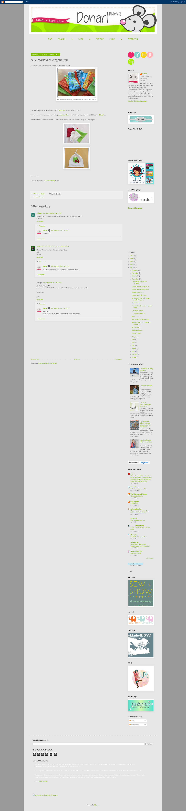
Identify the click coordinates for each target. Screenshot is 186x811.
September (135, 279)
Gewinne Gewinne (137, 311)
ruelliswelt (133, 518)
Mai (133, 346)
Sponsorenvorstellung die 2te (140, 289)
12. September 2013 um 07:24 (60, 247)
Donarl (45, 230)
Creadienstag (50, 180)
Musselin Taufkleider (136, 496)
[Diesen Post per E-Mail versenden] (50, 194)
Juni (133, 343)
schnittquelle (134, 501)
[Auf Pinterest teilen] (59, 194)
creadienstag (39, 197)
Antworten (40, 221)
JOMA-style (134, 542)
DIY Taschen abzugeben (137, 520)
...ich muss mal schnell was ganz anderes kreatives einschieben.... (145, 424)
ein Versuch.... (136, 327)
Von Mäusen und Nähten (138, 494)
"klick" (101, 115)
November (135, 273)
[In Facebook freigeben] (57, 194)
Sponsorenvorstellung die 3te (140, 286)
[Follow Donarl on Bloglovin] (139, 464)
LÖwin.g (39, 213)
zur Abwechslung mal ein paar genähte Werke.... (141, 299)
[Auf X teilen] (55, 194)
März (133, 351)
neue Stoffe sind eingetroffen (140, 319)
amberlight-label (135, 509)
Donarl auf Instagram (135, 208)
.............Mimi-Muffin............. (139, 526)
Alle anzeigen (149, 558)
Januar (134, 357)
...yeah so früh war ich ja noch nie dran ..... (146, 442)
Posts (132, 721)
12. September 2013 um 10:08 (52, 283)
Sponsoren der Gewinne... (139, 295)
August (134, 337)
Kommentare (135, 725)
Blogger (96, 805)
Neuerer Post (35, 360)
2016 (131, 259)
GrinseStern (134, 487)
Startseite (77, 360)
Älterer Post (118, 360)
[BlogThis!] (52, 194)
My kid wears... (136, 333)
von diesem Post (64, 115)
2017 (131, 256)
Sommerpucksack (135, 553)
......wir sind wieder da (138, 313)
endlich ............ (136, 316)
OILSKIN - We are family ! (138, 537)
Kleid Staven (134, 503)
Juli (133, 340)
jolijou (132, 474)
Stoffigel (62, 110)
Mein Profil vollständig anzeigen (137, 101)
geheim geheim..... (137, 330)
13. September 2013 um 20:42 (60, 308)
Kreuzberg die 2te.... (138, 292)
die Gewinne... (136, 303)
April (133, 349)
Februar (134, 354)
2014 (131, 264)
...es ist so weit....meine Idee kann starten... (145, 404)
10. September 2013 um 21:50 (52, 213)
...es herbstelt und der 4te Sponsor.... (139, 282)
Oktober (134, 276)
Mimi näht (133, 535)
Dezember (135, 270)
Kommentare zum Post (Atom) (47, 363)
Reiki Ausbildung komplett (138, 488)
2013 (131, 267)
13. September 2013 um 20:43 (60, 230)
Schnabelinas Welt (136, 551)
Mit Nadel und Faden (44, 247)
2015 (131, 262)
